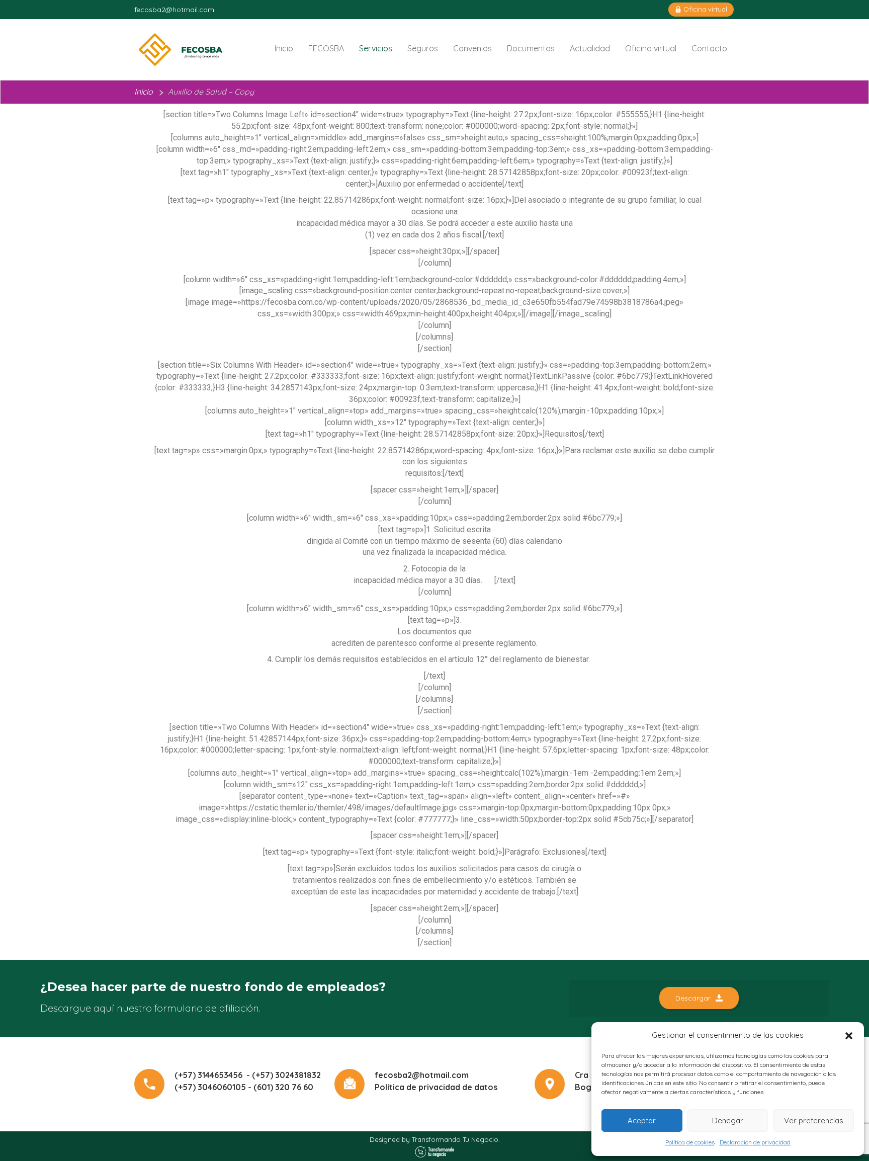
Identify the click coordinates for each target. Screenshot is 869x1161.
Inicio (143, 92)
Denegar (727, 1120)
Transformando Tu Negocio (455, 1139)
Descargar (693, 998)
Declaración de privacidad (755, 1142)
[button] (849, 1036)
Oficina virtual (704, 9)
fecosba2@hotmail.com (174, 9)
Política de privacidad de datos (436, 1087)
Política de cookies (690, 1142)
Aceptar (642, 1120)
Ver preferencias (813, 1120)
